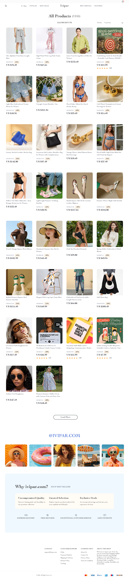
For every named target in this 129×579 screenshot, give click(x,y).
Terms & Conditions (87, 560)
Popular (33, 6)
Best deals (44, 6)
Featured (98, 6)
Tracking (63, 563)
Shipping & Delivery (67, 558)
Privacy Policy (85, 558)
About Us (84, 552)
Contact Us (84, 555)
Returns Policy (65, 560)
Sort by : (99, 22)
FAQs (62, 552)
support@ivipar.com (51, 552)
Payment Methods (66, 555)
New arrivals (85, 6)
